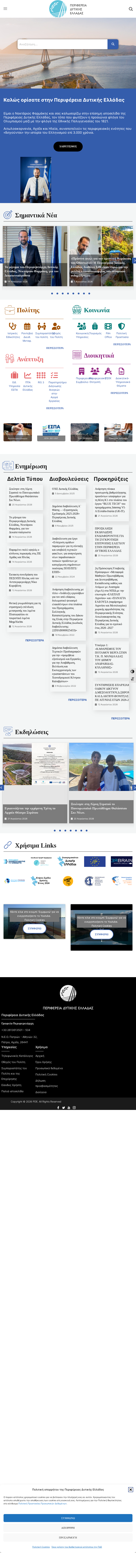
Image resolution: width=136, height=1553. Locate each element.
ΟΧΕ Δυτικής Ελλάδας (65, 488)
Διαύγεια (41, 1092)
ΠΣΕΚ (108, 378)
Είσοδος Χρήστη (11, 1085)
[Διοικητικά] (76, 354)
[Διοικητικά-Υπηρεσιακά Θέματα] (121, 371)
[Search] (112, 44)
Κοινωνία (97, 310)
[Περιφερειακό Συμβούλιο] (81, 371)
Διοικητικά (99, 355)
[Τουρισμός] (94, 326)
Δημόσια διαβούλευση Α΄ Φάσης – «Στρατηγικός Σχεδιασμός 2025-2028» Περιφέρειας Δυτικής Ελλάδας (66, 514)
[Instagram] (74, 1106)
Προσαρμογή (68, 1537)
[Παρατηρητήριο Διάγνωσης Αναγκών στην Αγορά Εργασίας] (54, 375)
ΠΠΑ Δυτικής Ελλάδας (28, 386)
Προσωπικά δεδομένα (49, 1068)
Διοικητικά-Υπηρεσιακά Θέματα (123, 382)
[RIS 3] (41, 375)
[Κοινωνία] (76, 309)
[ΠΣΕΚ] (108, 371)
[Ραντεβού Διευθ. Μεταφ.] (27, 326)
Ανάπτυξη (30, 359)
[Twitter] (64, 1106)
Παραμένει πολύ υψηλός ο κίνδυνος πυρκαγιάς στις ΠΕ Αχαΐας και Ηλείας (25, 553)
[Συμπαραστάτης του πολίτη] (41, 326)
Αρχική (39, 1056)
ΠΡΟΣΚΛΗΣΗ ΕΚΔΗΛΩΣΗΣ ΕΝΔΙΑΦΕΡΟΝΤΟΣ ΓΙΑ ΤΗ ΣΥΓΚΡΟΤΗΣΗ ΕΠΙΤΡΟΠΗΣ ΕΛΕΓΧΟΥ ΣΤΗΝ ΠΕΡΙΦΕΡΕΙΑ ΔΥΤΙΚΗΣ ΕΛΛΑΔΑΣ (110, 539)
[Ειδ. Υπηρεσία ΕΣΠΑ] (14, 375)
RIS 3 (41, 382)
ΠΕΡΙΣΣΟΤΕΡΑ (34, 640)
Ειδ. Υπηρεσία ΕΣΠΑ (14, 386)
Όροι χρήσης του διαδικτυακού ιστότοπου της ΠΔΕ (77, 1547)
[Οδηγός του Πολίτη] (56, 326)
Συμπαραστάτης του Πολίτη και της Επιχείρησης (14, 1074)
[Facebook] (58, 1106)
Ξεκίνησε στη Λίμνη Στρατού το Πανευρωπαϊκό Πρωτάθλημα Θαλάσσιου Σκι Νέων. (99, 808)
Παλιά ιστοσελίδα (12, 1091)
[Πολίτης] (9, 310)
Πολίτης (28, 310)
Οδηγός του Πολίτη (13, 1062)
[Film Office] (108, 326)
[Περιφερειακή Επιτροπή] (94, 371)
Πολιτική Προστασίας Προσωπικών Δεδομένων (42, 1503)
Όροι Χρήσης (43, 1062)
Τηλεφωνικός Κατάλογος (17, 1056)
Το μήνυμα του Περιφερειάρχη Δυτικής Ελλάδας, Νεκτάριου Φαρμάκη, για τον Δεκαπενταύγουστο (31, 271)
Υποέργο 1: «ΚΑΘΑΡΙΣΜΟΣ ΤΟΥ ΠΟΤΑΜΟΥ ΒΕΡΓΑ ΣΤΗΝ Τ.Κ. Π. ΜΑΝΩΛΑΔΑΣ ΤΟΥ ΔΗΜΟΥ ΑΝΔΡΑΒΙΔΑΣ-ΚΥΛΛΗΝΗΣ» (111, 656)
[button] (130, 1489)
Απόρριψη (68, 1527)
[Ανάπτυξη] (9, 358)
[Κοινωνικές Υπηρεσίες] (81, 326)
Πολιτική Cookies (41, 1547)
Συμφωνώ (68, 1518)
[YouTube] (69, 1106)
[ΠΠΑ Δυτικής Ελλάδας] (27, 375)
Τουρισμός (95, 333)
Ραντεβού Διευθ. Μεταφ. (27, 337)
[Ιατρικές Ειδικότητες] (12, 326)
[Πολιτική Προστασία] (121, 326)
